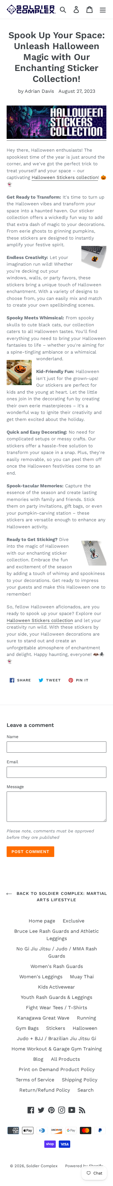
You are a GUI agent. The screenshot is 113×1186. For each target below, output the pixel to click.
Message (15, 786)
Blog (38, 1059)
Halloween (85, 1028)
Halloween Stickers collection (65, 177)
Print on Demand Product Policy (57, 1069)
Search (85, 1090)
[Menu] (102, 9)
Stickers (55, 1028)
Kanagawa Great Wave (43, 1018)
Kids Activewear (56, 987)
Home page (42, 921)
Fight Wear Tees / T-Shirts (56, 1007)
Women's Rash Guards (56, 966)
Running (86, 1018)
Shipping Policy (79, 1080)
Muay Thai (82, 976)
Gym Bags (27, 1028)
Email (12, 761)
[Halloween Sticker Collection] (56, 138)
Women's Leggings (40, 976)
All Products (65, 1059)
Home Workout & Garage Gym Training (56, 1049)
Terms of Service (35, 1080)
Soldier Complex (42, 1166)
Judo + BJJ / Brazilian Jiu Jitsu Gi (56, 1038)
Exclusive (73, 921)
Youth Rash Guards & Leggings (56, 997)
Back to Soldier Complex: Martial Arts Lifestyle (61, 896)
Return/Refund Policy (44, 1090)
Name (12, 736)
